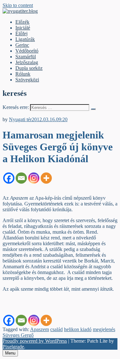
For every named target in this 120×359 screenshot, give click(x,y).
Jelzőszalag (26, 62)
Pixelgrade (13, 346)
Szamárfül (25, 56)
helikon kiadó (78, 329)
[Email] (21, 178)
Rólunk (22, 74)
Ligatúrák (25, 39)
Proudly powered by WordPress (35, 341)
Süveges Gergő (18, 335)
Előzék (22, 22)
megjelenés (104, 329)
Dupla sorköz (29, 68)
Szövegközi (27, 79)
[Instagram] (33, 178)
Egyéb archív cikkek (23, 113)
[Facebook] (8, 178)
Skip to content (18, 5)
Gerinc (22, 45)
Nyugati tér (20, 119)
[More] (46, 178)
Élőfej (21, 33)
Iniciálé (22, 27)
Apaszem (39, 329)
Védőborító (26, 51)
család (56, 329)
